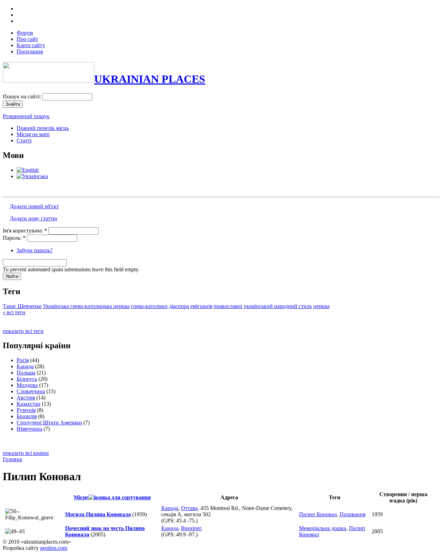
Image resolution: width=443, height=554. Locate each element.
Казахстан (28, 404)
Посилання (30, 51)
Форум (25, 33)
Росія (23, 360)
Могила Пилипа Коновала (98, 514)
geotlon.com (53, 548)
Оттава (189, 508)
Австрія (26, 398)
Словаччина (31, 391)
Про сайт (27, 39)
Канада (25, 366)
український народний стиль (278, 306)
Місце (81, 497)
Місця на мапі (33, 134)
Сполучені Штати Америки (49, 422)
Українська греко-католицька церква (86, 306)
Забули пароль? (35, 250)
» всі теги (14, 312)
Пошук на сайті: (22, 96)
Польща (26, 373)
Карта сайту (31, 45)
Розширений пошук (26, 116)
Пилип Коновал (318, 514)
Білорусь (27, 379)
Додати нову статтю (33, 218)
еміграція (201, 306)
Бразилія (27, 416)
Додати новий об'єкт (34, 206)
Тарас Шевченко (22, 306)
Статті (24, 140)
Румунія (26, 410)
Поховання (352, 514)
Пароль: (14, 238)
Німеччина (29, 429)
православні (228, 306)
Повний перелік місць (43, 128)
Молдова (27, 385)
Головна (12, 459)
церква (321, 306)
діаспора (179, 306)
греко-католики (149, 306)
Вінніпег (191, 528)
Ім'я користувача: (25, 231)
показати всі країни (26, 453)
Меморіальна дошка (322, 528)
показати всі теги (23, 331)
